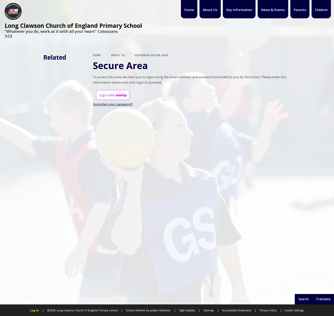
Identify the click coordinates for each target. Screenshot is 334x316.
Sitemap (209, 310)
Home (97, 55)
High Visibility (187, 310)
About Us (118, 55)
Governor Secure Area (152, 55)
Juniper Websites (159, 310)
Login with (107, 95)
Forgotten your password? (113, 104)
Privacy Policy (268, 310)
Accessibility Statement (236, 310)
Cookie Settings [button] (294, 310)
